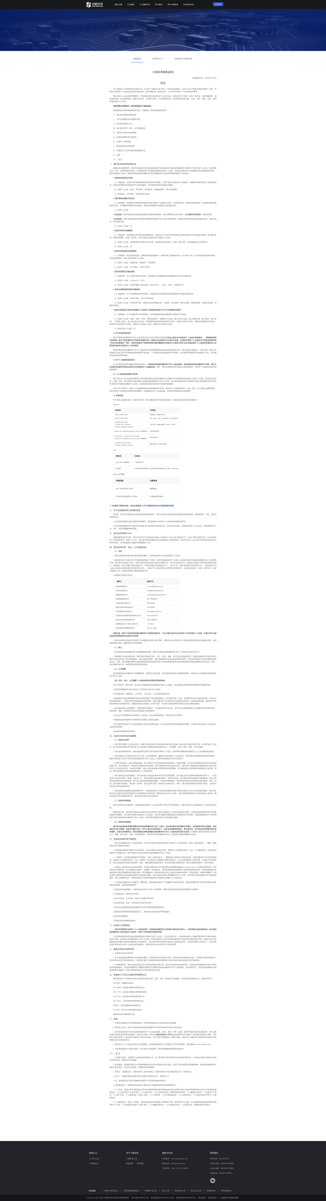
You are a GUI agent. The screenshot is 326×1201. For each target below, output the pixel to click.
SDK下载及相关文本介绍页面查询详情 (158, 506)
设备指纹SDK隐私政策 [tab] (183, 59)
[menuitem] (118, 4)
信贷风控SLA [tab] (157, 59)
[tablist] (163, 58)
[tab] (137, 59)
